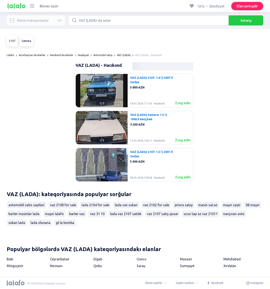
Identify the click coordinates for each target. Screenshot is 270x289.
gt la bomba (65, 223)
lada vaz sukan (126, 205)
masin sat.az (207, 205)
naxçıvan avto (233, 214)
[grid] (134, 129)
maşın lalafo (54, 214)
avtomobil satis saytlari (26, 205)
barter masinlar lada (23, 214)
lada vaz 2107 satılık (125, 214)
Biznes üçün (49, 6)
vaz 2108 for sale (63, 205)
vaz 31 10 (97, 214)
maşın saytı (231, 205)
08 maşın (252, 205)
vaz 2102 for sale (156, 205)
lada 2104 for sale (95, 205)
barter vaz (77, 214)
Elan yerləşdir (247, 6)
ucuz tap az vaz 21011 (201, 214)
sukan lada (16, 223)
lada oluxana (40, 223)
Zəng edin (182, 103)
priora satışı (184, 205)
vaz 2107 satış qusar (162, 214)
